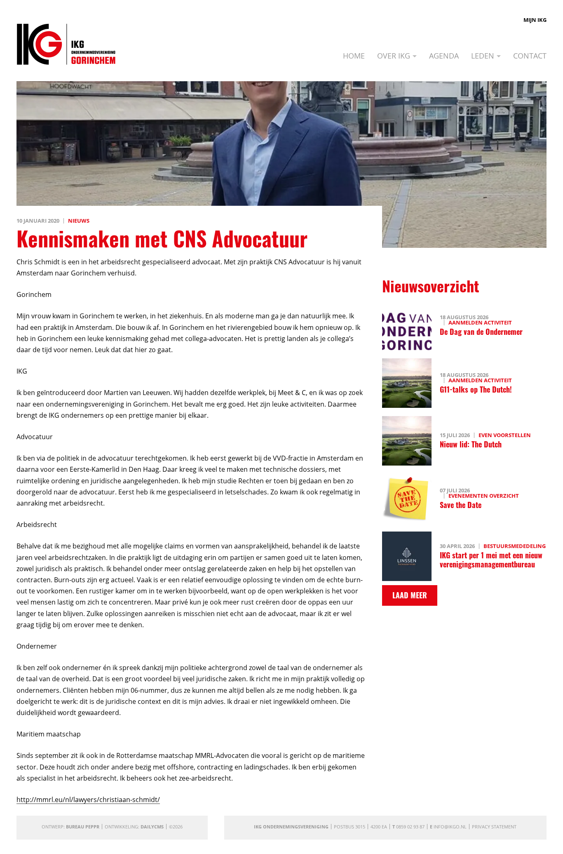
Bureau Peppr (82, 826)
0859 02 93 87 (410, 826)
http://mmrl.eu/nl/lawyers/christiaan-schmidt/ (88, 799)
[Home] (66, 44)
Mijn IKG (535, 20)
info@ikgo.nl (450, 826)
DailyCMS (152, 826)
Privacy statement (494, 826)
